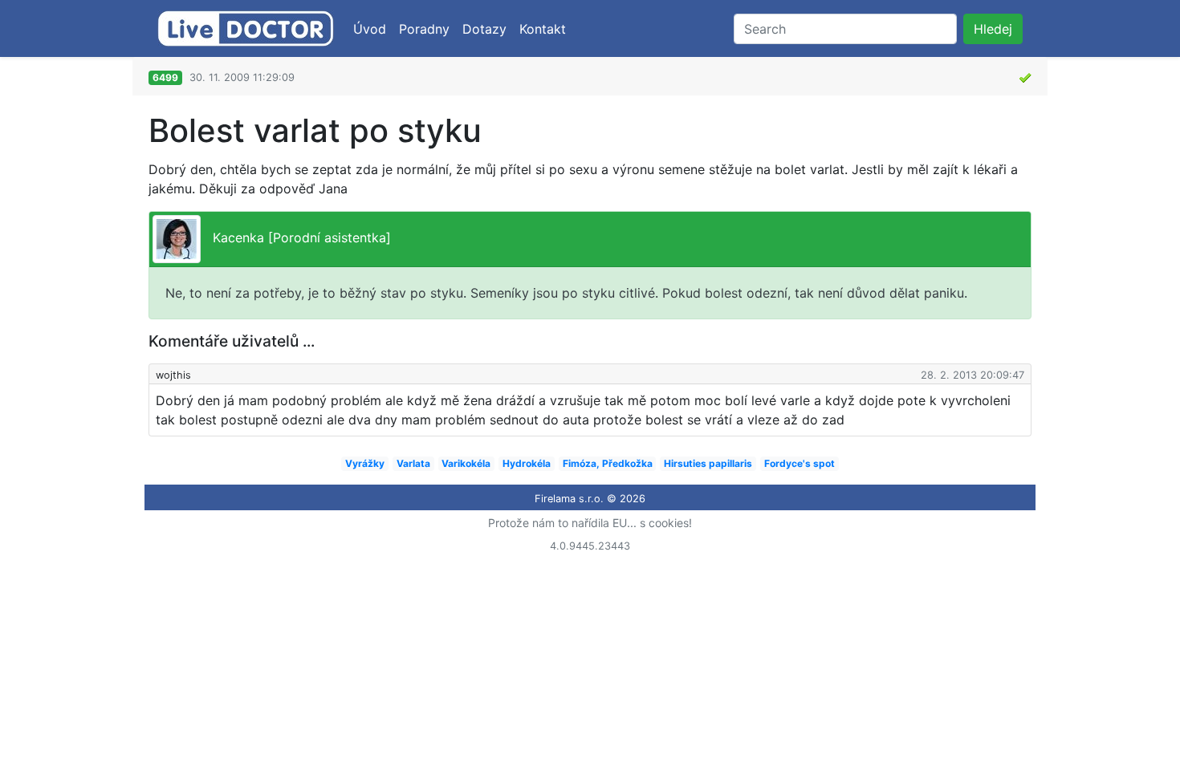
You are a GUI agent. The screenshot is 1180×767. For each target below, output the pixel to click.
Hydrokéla (527, 463)
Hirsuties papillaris (708, 463)
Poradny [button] (424, 29)
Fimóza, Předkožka (608, 463)
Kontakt (542, 29)
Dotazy (484, 29)
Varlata (413, 463)
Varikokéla (465, 463)
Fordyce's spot (799, 463)
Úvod (369, 29)
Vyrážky (365, 463)
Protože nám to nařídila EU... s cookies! (590, 523)
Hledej (993, 29)
